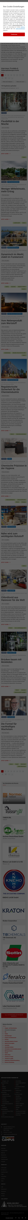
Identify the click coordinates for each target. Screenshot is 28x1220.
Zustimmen (14, 34)
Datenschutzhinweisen (17, 25)
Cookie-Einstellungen (20, 28)
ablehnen (23, 27)
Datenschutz (22, 38)
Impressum (16, 38)
